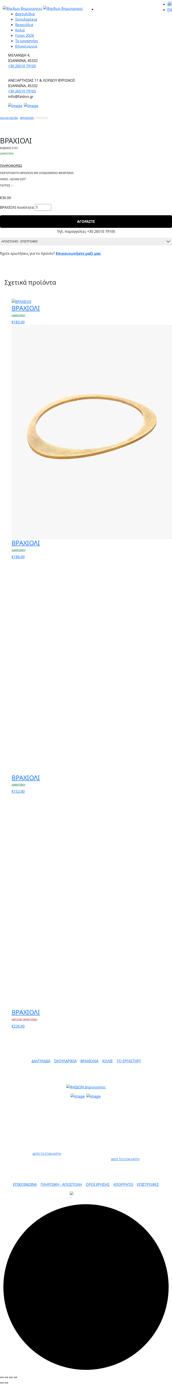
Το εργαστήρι (26, 40)
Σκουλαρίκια (26, 19)
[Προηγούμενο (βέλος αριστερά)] (2, 1382)
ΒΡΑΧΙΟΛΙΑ (27, 118)
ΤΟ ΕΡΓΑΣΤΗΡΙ (129, 1061)
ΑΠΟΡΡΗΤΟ (123, 1184)
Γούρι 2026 (24, 35)
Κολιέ (20, 30)
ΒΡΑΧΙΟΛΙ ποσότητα (17, 207)
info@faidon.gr (86, 1105)
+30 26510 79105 (22, 66)
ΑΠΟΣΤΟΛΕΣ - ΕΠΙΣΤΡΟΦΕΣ (20, 241)
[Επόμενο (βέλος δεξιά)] (6, 1382)
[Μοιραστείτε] (6, 1377)
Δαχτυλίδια (25, 13)
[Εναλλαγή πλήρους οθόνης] (11, 1377)
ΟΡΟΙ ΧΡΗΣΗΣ (98, 1184)
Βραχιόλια (24, 24)
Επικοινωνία (26, 46)
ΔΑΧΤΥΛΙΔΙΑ (41, 1061)
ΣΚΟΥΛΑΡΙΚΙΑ (65, 1061)
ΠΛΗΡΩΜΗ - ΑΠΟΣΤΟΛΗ (61, 1184)
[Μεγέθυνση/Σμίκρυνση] (15, 1377)
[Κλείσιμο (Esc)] (2, 1377)
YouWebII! (155, 1198)
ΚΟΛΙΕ (107, 1061)
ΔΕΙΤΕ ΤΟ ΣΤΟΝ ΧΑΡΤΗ (47, 1154)
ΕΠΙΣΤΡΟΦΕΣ (148, 1184)
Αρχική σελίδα (9, 118)
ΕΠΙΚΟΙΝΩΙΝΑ (25, 1184)
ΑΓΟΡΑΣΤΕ (86, 221)
